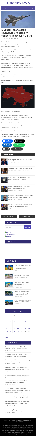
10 (7, 325)
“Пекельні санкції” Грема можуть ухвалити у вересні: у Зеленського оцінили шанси (20, 169)
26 (14, 331)
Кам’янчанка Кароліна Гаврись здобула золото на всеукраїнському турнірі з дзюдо (22, 284)
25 (10, 331)
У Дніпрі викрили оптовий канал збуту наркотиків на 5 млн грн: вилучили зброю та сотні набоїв (17, 390)
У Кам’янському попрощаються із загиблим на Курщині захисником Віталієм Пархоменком (23, 267)
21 (21, 328)
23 (29, 328)
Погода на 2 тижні (10, 234)
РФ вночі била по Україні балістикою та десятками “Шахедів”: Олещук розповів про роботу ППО (28, 216)
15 (25, 325)
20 (18, 328)
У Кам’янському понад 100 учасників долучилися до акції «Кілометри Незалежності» (22, 275)
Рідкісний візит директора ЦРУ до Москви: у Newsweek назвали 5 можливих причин (20, 160)
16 (29, 325)
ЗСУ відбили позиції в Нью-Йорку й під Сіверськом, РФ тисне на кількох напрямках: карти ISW (10, 216)
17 (7, 328)
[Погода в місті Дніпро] (18, 232)
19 (14, 328)
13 (18, 325)
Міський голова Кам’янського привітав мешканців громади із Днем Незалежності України (22, 293)
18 (10, 328)
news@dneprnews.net (25, 420)
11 (10, 325)
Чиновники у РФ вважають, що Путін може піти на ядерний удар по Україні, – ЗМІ (20, 196)
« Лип (6, 337)
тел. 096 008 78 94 (18, 422)
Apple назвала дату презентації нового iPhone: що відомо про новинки (19, 178)
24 (7, 331)
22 (25, 328)
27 (18, 331)
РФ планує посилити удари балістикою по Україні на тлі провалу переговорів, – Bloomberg (20, 206)
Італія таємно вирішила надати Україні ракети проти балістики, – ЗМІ (19, 187)
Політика (17, 38)
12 (14, 325)
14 (21, 325)
